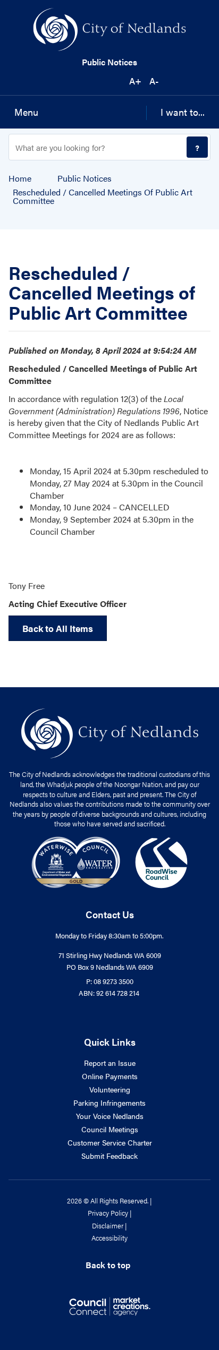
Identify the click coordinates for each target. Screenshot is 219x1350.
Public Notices (109, 62)
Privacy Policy (108, 1213)
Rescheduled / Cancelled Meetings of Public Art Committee (102, 196)
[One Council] (109, 861)
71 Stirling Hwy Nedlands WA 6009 (109, 955)
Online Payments (110, 1076)
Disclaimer (107, 1225)
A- (153, 80)
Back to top (108, 1265)
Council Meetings (109, 1129)
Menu (26, 111)
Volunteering (109, 1089)
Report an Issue (110, 1062)
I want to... (183, 111)
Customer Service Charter (110, 1142)
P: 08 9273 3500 (109, 981)
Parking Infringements (109, 1102)
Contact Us (110, 914)
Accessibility (109, 1238)
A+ (135, 80)
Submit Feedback (109, 1155)
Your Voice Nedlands (110, 1115)
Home (20, 178)
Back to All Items (57, 628)
